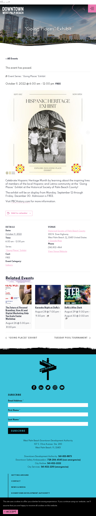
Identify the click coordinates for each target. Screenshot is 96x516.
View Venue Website (57, 252)
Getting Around (20, 475)
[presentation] (19, 294)
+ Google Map (55, 241)
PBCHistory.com (20, 201)
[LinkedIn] (41, 389)
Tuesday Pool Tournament (71, 338)
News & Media (18, 487)
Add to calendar (19, 213)
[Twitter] (48, 389)
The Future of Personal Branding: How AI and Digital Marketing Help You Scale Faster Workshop (17, 313)
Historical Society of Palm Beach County (66, 231)
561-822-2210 (47, 467)
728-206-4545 (54, 460)
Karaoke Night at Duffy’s (47, 308)
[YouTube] (62, 389)
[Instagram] (55, 389)
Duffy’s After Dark (73, 308)
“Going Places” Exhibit (16, 251)
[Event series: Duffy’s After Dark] (66, 318)
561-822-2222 (54, 463)
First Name (14, 410)
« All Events (12, 59)
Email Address (16, 401)
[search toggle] (84, 9)
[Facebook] (34, 389)
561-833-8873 (65, 456)
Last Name (14, 420)
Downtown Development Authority (30, 493)
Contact (16, 481)
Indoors (9, 265)
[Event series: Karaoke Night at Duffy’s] (48, 316)
